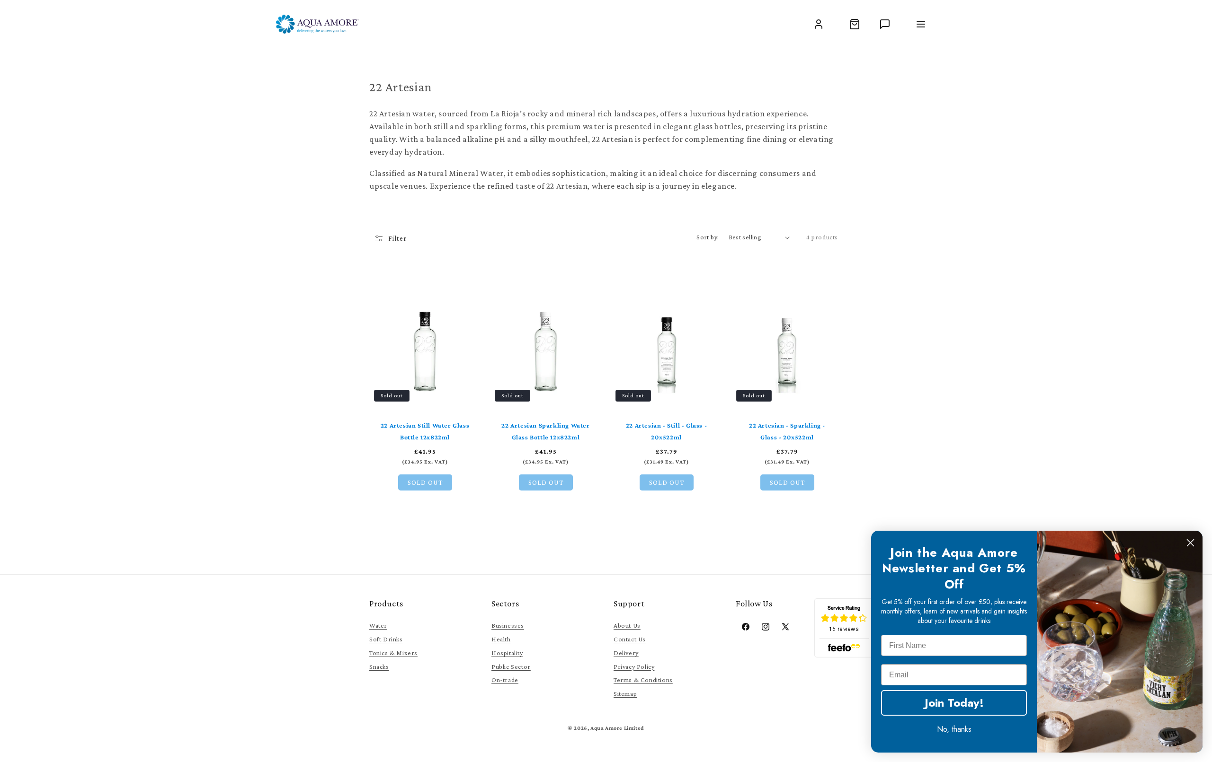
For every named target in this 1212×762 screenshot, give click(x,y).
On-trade (504, 679)
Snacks (379, 666)
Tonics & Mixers (393, 653)
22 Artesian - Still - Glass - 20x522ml (666, 431)
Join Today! (954, 702)
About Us (627, 625)
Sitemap (625, 693)
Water (378, 625)
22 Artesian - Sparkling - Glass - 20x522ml (787, 431)
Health (501, 639)
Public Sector (511, 666)
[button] (854, 24)
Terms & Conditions (643, 679)
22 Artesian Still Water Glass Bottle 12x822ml (425, 431)
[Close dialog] (1190, 542)
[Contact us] (884, 24)
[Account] (818, 24)
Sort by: (707, 237)
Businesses (507, 625)
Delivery (626, 653)
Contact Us (630, 639)
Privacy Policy (634, 666)
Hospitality (507, 653)
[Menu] (920, 24)
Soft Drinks (386, 639)
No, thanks (954, 729)
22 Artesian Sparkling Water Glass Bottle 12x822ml (545, 431)
